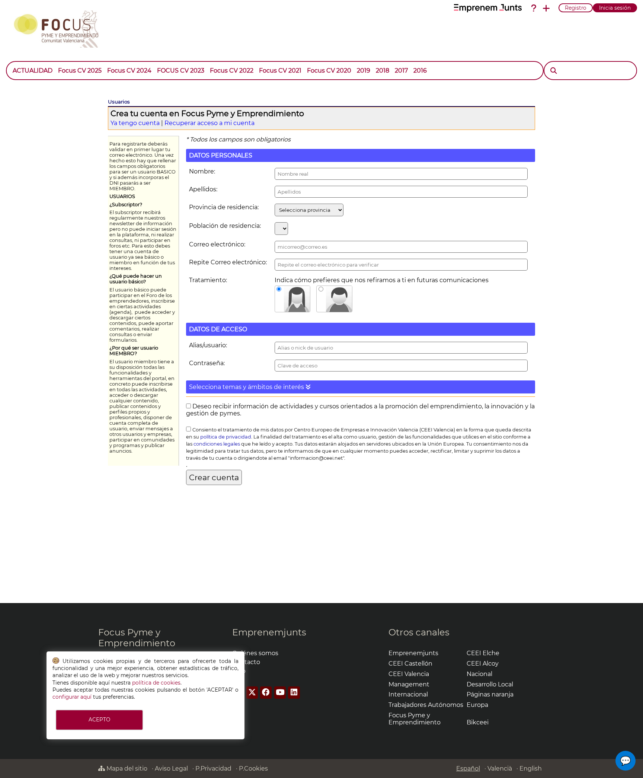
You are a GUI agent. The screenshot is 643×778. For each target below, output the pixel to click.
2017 (401, 70)
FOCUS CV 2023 (180, 70)
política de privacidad (225, 437)
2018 (382, 70)
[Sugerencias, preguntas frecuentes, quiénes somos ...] (533, 8)
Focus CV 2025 (80, 70)
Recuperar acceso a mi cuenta (209, 123)
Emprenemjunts (269, 632)
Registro (575, 8)
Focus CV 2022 (231, 70)
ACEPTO (99, 720)
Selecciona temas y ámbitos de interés (247, 386)
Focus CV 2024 (129, 70)
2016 (420, 70)
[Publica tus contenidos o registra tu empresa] (546, 8)
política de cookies (156, 683)
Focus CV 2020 (329, 70)
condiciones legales (216, 444)
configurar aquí (72, 697)
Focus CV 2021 (280, 70)
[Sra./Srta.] (293, 299)
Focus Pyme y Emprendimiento (136, 637)
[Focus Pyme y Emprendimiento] (60, 27)
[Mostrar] (432, 67)
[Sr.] (334, 299)
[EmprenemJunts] (487, 8)
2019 (363, 70)
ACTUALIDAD (32, 70)
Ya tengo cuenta (135, 123)
